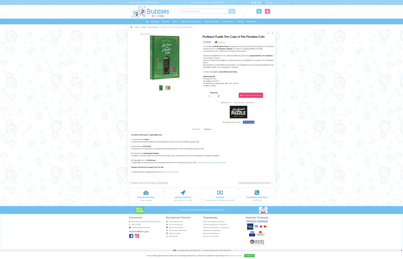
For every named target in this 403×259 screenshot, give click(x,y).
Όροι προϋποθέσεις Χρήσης (214, 221)
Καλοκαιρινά (227, 21)
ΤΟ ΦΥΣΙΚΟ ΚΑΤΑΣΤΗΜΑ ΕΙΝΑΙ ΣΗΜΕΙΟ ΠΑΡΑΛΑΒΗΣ (201, 210)
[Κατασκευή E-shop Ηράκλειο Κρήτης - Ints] (175, 250)
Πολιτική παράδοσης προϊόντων (215, 224)
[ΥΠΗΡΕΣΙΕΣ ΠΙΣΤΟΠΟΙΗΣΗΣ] (257, 233)
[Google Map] (258, 2)
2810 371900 (136, 224)
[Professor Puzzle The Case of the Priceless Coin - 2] (168, 88)
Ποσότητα (214, 93)
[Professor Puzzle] (238, 112)
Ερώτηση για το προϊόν (232, 122)
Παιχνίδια (155, 21)
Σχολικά (165, 21)
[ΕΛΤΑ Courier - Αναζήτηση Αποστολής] (263, 210)
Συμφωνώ (249, 255)
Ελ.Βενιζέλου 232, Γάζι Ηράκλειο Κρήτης (145, 221)
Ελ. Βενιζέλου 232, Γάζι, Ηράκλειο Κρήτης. (211, 162)
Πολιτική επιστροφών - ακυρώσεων (216, 227)
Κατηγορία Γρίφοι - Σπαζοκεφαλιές (244, 102)
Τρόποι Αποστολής (176, 227)
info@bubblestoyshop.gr (141, 227)
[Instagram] (255, 2)
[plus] (219, 96)
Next (142, 57)
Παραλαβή (196, 129)
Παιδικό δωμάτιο (211, 21)
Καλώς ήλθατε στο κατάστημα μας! (144, 2)
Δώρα (175, 21)
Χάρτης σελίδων (175, 233)
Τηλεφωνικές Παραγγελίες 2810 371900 (208, 2)
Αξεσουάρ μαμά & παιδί (191, 21)
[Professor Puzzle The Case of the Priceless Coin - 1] (161, 88)
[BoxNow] (140, 210)
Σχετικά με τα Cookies (211, 236)
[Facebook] (252, 2)
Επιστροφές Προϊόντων (177, 230)
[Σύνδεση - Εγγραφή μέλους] (267, 11)
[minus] (209, 96)
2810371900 (257, 200)
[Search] (231, 11)
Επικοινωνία (251, 21)
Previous (139, 57)
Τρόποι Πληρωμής (176, 224)
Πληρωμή (207, 129)
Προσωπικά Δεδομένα (211, 233)
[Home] (131, 27)
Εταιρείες (240, 21)
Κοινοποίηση (249, 122)
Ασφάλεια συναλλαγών (212, 230)
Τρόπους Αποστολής (171, 172)
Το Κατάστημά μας (175, 221)
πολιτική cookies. (235, 255)
